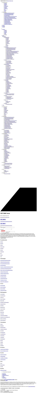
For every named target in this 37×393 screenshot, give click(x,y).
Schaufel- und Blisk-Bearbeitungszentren (10, 16)
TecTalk (7, 102)
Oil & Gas (7, 66)
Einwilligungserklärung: (5, 232)
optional (1, 391)
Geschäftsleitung (6, 155)
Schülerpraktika (8, 97)
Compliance (8, 87)
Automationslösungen (7, 22)
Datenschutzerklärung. (31, 386)
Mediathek (7, 81)
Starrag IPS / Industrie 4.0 (8, 24)
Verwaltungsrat (8, 85)
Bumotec (5, 4)
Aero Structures (6, 135)
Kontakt (5, 103)
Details (13, 388)
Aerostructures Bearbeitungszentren (9, 17)
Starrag (5, 10)
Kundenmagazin (8, 82)
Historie (7, 89)
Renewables (8, 68)
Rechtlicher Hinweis (5, 375)
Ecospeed (7, 41)
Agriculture (8, 75)
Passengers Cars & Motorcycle (11, 77)
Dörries (5, 5)
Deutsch (3, 29)
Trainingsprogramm (9, 63)
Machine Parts (6, 141)
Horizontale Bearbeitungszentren (11, 47)
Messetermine (8, 101)
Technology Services (7, 23)
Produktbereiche (6, 37)
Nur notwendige (17, 388)
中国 (5, 33)
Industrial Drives (8, 70)
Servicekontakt (8, 60)
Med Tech (7, 73)
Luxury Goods (6, 142)
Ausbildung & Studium (9, 98)
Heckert (5, 7)
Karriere (5, 95)
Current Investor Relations (10, 93)
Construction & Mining (9, 76)
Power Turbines (8, 67)
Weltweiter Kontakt (9, 104)
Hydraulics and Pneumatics (10, 69)
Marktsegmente (6, 64)
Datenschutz (4, 374)
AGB (3, 376)
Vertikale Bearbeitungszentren (8, 13)
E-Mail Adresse (2, 227)
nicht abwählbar (2, 390)
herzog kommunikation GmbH (9, 379)
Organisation (8, 86)
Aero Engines (8, 65)
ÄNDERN (10, 388)
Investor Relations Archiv (10, 94)
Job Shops (7, 71)
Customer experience (9, 83)
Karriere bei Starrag (9, 96)
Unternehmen (6, 79)
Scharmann (6, 8)
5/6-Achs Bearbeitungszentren (8, 14)
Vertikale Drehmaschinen (8, 19)
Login (3, 105)
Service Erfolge (8, 62)
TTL (5, 11)
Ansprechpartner (6, 168)
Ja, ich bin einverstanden (4, 388)
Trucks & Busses (6, 148)
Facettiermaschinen (7, 21)
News (5, 99)
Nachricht (1, 229)
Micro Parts (8, 74)
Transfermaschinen (7, 20)
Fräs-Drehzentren (7, 15)
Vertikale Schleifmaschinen (10, 54)
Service (3, 25)
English (5, 30)
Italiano (5, 32)
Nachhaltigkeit (8, 88)
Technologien (6, 46)
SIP (4, 9)
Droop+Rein (8, 40)
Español (5, 34)
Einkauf (7, 91)
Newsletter (7, 84)
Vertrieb (7, 90)
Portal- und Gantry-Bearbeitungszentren (10, 18)
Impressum (4, 373)
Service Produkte (8, 61)
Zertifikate (5, 161)
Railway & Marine (9, 78)
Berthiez (5, 3)
